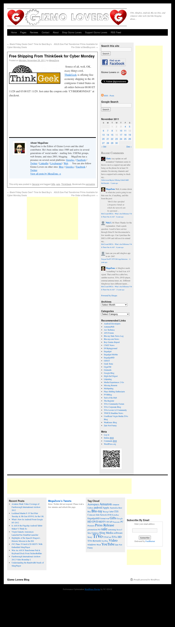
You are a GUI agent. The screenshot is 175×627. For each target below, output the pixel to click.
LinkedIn (43, 163)
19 (130, 134)
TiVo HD (117, 537)
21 (108, 138)
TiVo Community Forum (114, 403)
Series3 (119, 529)
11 (125, 130)
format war (104, 518)
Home (14, 32)
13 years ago (120, 290)
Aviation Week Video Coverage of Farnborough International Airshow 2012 (26, 507)
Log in (106, 434)
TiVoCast (107, 537)
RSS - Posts (109, 95)
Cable (111, 511)
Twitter (33, 163)
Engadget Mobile (111, 354)
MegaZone (54, 60)
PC (121, 521)
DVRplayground (110, 348)
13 (103, 134)
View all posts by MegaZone (45, 173)
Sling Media (106, 533)
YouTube (108, 544)
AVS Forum (109, 332)
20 (103, 138)
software (118, 532)
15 (112, 134)
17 (121, 134)
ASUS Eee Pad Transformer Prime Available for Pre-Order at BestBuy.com (76, 46)
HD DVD (93, 521)
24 (121, 138)
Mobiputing (108, 388)
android (98, 507)
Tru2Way (105, 541)
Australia (114, 507)
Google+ (70, 160)
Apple (106, 507)
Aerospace (93, 504)
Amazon (105, 503)
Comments (110, 440)
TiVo (98, 536)
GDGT (107, 360)
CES (116, 511)
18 (125, 134)
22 (112, 138)
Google (120, 518)
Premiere (91, 525)
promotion (92, 529)
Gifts (53, 184)
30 (116, 142)
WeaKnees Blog (110, 422)
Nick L (109, 222)
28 (108, 142)
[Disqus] (52, 288)
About (56, 32)
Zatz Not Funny (110, 425)
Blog (61, 166)
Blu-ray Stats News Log (114, 336)
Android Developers (112, 323)
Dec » (129, 146)
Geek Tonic (108, 363)
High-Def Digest (111, 376)
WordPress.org (110, 444)
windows (92, 544)
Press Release (104, 525)
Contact (45, 32)
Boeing (105, 511)
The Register (109, 400)
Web (66, 163)
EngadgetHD (109, 357)
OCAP (109, 521)
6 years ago (120, 217)
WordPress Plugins (92, 589)
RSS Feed (116, 32)
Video (113, 540)
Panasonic (116, 522)
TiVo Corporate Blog (112, 406)
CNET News (109, 345)
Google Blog (109, 373)
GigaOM (107, 366)
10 (121, 130)
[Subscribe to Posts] (102, 95)
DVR (109, 514)
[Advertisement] (52, 218)
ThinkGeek (70, 74)
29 (112, 142)
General (35, 184)
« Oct (103, 146)
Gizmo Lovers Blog (18, 579)
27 (103, 142)
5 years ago (114, 183)
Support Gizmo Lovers (96, 32)
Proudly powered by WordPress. (147, 579)
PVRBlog (108, 394)
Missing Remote (110, 385)
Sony (90, 537)
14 (108, 134)
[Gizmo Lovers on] (113, 75)
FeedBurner (150, 541)
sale (58, 184)
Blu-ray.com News (111, 339)
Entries (109, 437)
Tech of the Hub (110, 397)
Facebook (81, 160)
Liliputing (108, 379)
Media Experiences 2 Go (114, 382)
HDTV (102, 521)
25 (125, 138)
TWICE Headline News (113, 413)
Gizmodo (107, 369)
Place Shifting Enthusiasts (114, 391)
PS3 (99, 529)
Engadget (107, 351)
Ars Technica (109, 329)
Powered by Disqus (109, 295)
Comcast (91, 514)
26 (130, 138)
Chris (108, 158)
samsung (112, 529)
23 (116, 138)
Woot (99, 544)
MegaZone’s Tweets (59, 501)
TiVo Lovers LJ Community (115, 410)
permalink (90, 184)
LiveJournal (56, 163)
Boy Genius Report (112, 342)
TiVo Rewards (94, 540)
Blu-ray (97, 510)
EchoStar (115, 515)
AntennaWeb (109, 326)
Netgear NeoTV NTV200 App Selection (114, 259)
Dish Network (101, 514)
